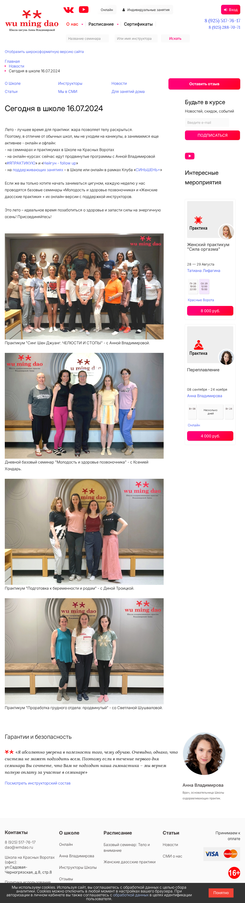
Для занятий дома (128, 91)
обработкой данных (131, 894)
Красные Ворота (201, 300)
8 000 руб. (210, 310)
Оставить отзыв (204, 83)
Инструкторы (70, 83)
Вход (233, 9)
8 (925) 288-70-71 (224, 27)
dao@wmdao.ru (19, 847)
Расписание (101, 24)
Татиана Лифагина (203, 270)
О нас (72, 24)
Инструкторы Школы (78, 867)
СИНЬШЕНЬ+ (148, 169)
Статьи (11, 91)
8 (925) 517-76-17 (222, 20)
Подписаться (213, 135)
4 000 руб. (210, 436)
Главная (12, 61)
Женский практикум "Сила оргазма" (208, 247)
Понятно (221, 893)
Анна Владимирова (204, 395)
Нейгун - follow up (59, 163)
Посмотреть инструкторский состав (38, 783)
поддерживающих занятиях (38, 169)
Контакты (16, 832)
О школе (69, 833)
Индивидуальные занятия (148, 10)
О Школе (13, 83)
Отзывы (66, 878)
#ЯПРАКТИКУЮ (21, 163)
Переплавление (203, 369)
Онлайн (107, 10)
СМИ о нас (172, 856)
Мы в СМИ (67, 91)
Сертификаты (138, 24)
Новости (16, 66)
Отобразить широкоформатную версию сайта (44, 51)
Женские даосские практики (130, 861)
